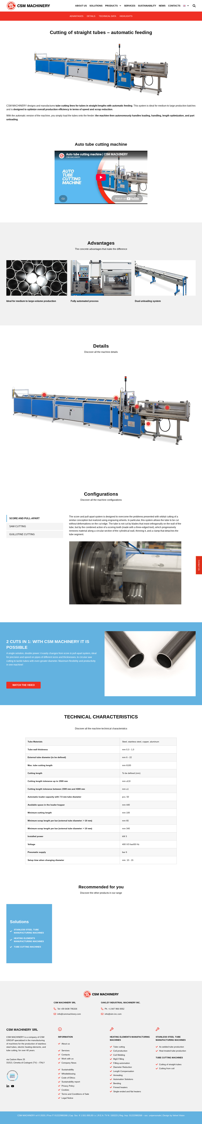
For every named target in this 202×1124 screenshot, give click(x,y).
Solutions (95, 5)
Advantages (76, 16)
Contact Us (199, 565)
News (162, 5)
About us (81, 5)
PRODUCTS (111, 5)
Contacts (174, 5)
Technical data (107, 16)
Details (91, 16)
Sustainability (147, 5)
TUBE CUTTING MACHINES (169, 1057)
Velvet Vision (179, 1115)
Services (129, 5)
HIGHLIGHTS (126, 16)
